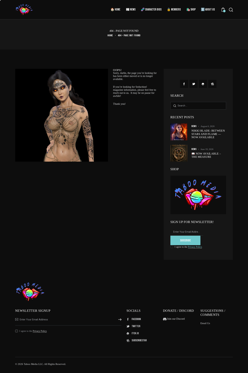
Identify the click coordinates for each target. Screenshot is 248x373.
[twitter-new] (193, 84)
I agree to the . (189, 247)
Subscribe (185, 240)
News (194, 126)
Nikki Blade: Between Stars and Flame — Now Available (208, 134)
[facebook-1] (184, 84)
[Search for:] (198, 105)
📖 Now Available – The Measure (206, 155)
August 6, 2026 (208, 126)
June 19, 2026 (207, 149)
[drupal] (203, 84)
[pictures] (212, 84)
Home (110, 35)
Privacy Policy (195, 247)
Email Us (205, 323)
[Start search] (231, 9)
